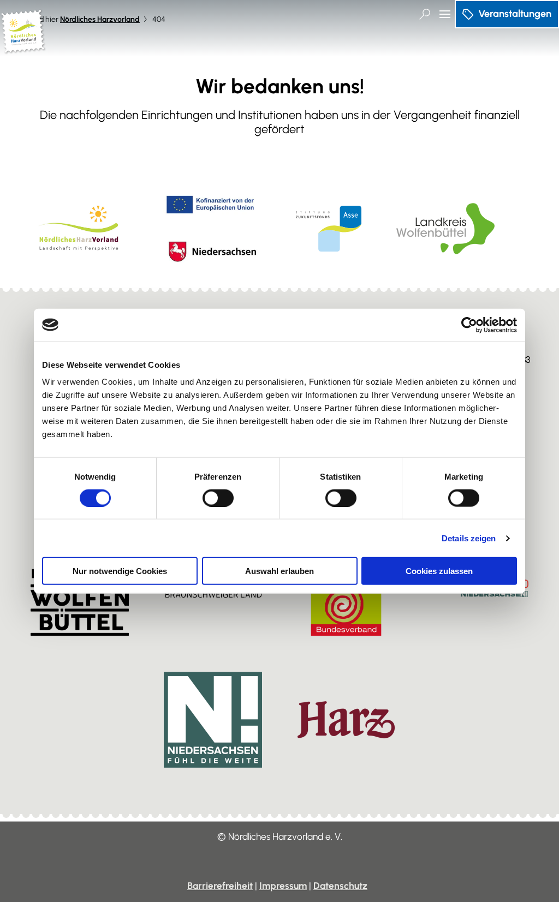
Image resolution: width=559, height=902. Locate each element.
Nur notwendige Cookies (120, 571)
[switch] (218, 497)
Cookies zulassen (439, 571)
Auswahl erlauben (279, 571)
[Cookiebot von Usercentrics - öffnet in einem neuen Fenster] (469, 324)
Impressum (283, 885)
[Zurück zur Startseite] (23, 49)
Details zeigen (469, 537)
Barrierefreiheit (220, 885)
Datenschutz (340, 885)
